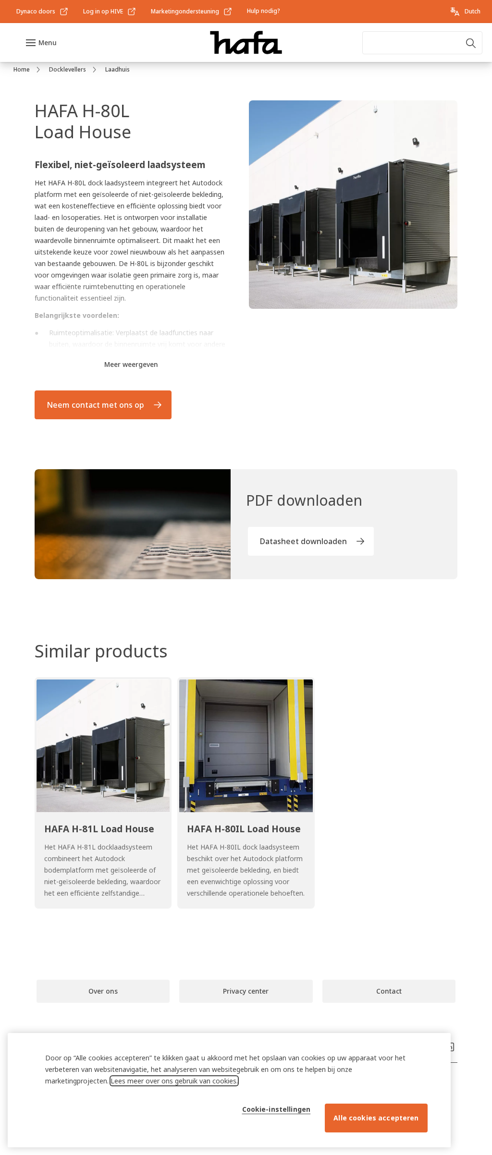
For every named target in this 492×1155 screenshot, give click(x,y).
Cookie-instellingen (276, 1109)
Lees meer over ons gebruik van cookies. (174, 1080)
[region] (229, 1090)
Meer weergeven (131, 364)
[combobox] (422, 42)
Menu (47, 42)
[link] (42, 11)
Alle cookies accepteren (375, 1117)
